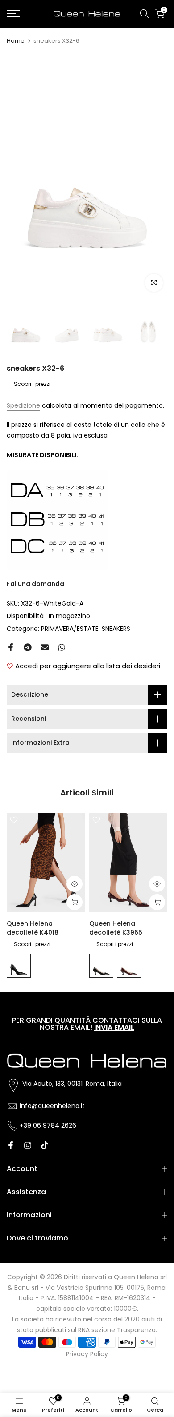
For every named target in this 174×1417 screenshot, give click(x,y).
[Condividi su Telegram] (28, 647)
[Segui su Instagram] (28, 1145)
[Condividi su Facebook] (11, 647)
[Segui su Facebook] (11, 1145)
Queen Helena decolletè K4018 (32, 927)
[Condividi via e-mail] (45, 647)
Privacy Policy (87, 1353)
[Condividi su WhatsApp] (62, 647)
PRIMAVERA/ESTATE (70, 628)
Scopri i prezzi (32, 384)
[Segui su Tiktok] (45, 1145)
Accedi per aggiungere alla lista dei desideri (87, 665)
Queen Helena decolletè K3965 (115, 927)
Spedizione (23, 405)
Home (16, 41)
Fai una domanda (35, 583)
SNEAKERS (116, 628)
